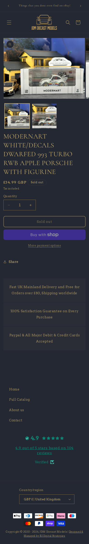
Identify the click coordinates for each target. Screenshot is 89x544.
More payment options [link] (44, 245)
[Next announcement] (81, 6)
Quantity (10, 196)
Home (14, 389)
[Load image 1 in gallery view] (17, 115)
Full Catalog (19, 399)
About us (16, 410)
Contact (15, 420)
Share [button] (13, 262)
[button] (9, 23)
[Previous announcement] (8, 6)
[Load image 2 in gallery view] (44, 115)
